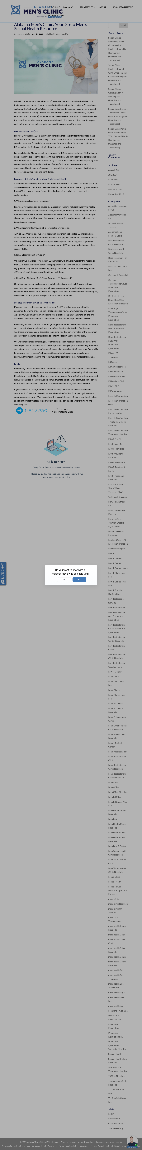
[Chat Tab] (71, 575)
